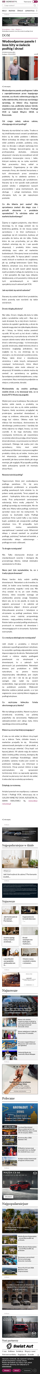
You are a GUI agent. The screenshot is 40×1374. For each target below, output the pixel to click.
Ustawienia (27, 1370)
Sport (10, 1004)
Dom (13, 29)
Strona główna (6, 29)
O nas (4, 1351)
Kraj (4, 11)
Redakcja (19, 1351)
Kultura (11, 1114)
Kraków (11, 1223)
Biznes (12, 11)
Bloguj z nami (30, 1351)
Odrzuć (16, 1370)
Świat (20, 11)
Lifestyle (29, 11)
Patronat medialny (9, 1354)
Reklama (11, 1351)
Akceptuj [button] (6, 1370)
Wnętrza (18, 29)
